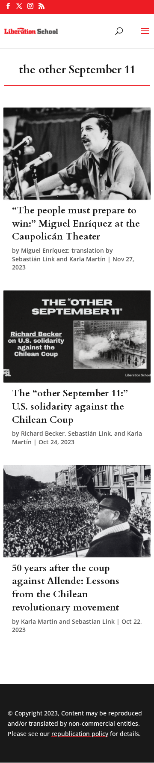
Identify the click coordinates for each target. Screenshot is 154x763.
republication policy (79, 734)
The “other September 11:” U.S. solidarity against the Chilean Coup (70, 406)
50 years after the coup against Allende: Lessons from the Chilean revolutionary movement (65, 588)
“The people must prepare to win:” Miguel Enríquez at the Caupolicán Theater (76, 223)
